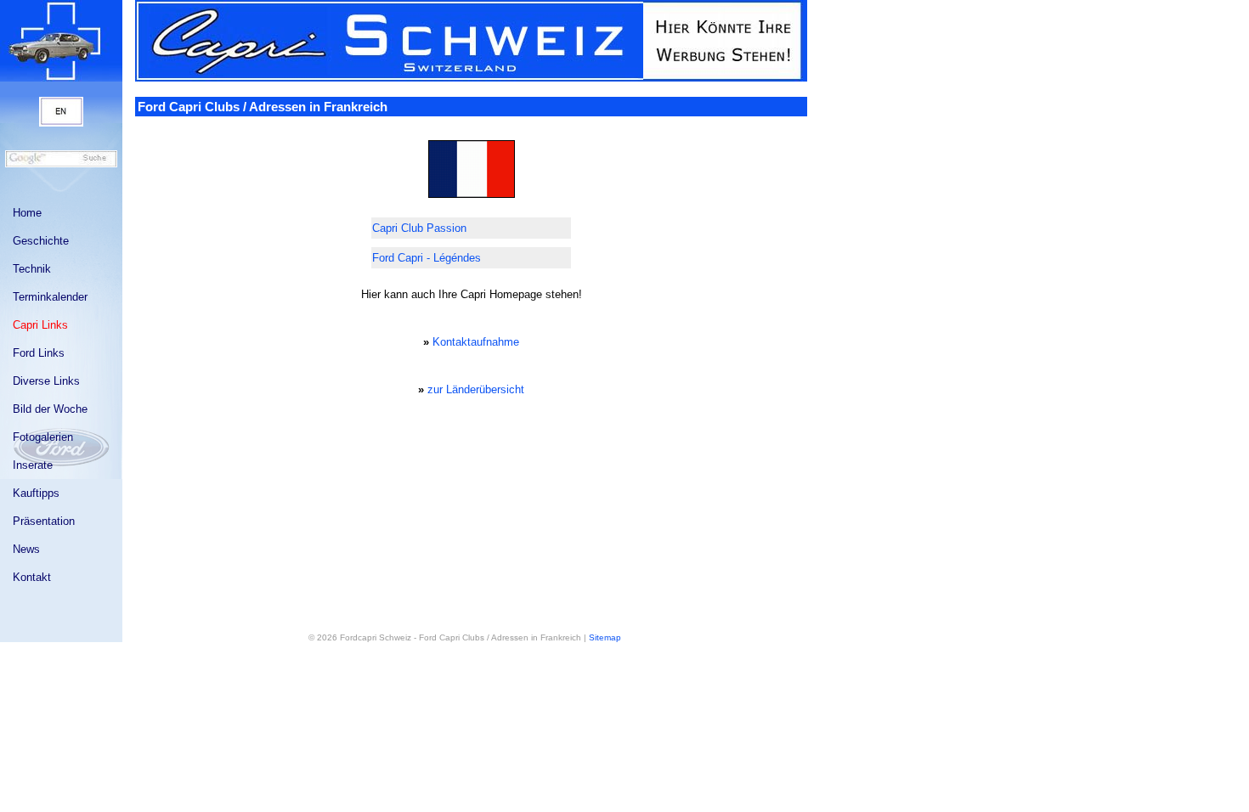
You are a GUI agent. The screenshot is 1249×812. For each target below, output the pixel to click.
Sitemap (605, 637)
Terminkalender (50, 296)
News (26, 549)
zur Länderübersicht (475, 389)
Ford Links (39, 353)
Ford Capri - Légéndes (426, 257)
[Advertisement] (471, 445)
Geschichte (41, 240)
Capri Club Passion (419, 228)
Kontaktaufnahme (475, 342)
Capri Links (40, 325)
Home (27, 212)
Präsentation (44, 521)
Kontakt (32, 577)
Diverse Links (46, 381)
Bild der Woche (50, 409)
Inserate (33, 465)
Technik (32, 268)
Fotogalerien (43, 437)
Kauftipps (36, 493)
